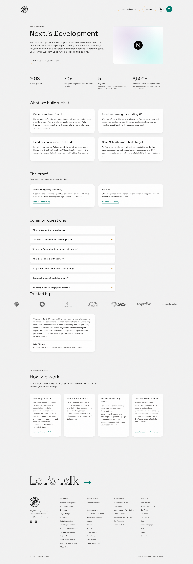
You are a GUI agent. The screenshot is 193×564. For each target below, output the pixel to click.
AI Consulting (65, 517)
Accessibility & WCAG (67, 540)
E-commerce (64, 510)
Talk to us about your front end (46, 61)
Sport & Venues (119, 514)
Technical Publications (68, 543)
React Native (91, 532)
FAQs (142, 528)
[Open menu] (169, 9)
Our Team (144, 510)
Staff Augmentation (67, 525)
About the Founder (148, 506)
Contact (149, 9)
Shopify (90, 506)
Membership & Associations (124, 510)
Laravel (89, 521)
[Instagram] (36, 521)
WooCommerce (92, 510)
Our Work (144, 514)
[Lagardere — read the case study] (127, 304)
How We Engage (147, 525)
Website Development (68, 503)
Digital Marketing (66, 521)
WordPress (91, 536)
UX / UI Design (65, 514)
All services (64, 547)
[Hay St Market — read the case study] (76, 304)
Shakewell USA (127, 9)
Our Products (119, 521)
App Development (66, 506)
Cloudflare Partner (94, 543)
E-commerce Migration (95, 514)
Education (118, 506)
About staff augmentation (43, 432)
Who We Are (145, 503)
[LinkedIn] (31, 521)
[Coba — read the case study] (25, 304)
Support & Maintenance (69, 528)
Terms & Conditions (144, 557)
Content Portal (119, 525)
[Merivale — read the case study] (152, 304)
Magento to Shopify (94, 517)
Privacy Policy (158, 557)
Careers (143, 532)
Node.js (89, 528)
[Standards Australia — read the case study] (178, 304)
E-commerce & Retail (121, 503)
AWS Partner (91, 540)
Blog (142, 521)
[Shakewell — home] (24, 9)
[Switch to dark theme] (161, 9)
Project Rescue (65, 536)
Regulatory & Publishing (123, 517)
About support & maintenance (146, 432)
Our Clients (145, 517)
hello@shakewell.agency (39, 517)
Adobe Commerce (93, 503)
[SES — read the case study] (101, 304)
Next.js (89, 525)
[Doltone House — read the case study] (51, 304)
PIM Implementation (67, 532)
